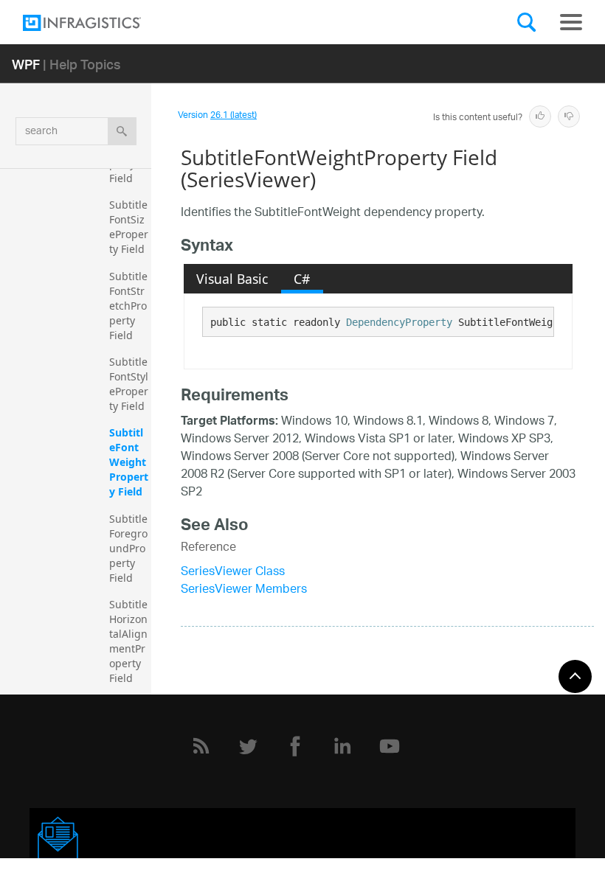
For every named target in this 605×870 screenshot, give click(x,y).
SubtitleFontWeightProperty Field (128, 461)
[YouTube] (389, 746)
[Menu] (571, 22)
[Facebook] (295, 746)
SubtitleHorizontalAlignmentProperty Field (128, 641)
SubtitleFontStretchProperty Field (128, 305)
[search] (122, 131)
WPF (26, 63)
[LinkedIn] (342, 746)
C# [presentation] (302, 279)
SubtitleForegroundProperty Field (128, 548)
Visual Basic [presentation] (232, 279)
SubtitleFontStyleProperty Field (128, 384)
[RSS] (200, 746)
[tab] (232, 278)
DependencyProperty (399, 322)
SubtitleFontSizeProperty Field (128, 227)
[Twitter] (248, 746)
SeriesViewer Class (233, 572)
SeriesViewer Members (244, 590)
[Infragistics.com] (96, 23)
